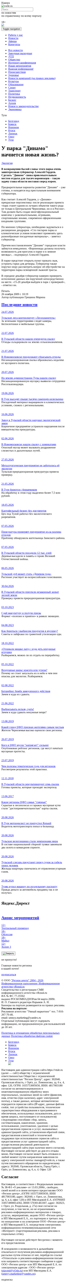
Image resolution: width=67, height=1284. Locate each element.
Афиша (12, 41)
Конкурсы (14, 44)
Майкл (5, 939)
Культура (13, 81)
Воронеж (13, 127)
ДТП (11, 56)
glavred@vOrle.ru (12, 1270)
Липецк (12, 133)
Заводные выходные (20, 53)
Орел (11, 136)
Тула (11, 139)
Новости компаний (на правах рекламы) (31, 78)
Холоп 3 (6, 945)
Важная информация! (21, 68)
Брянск (12, 124)
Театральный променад (15, 927)
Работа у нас (15, 35)
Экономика (14, 109)
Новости (13, 38)
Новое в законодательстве (23, 106)
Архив (12, 103)
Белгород (13, 121)
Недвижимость (17, 96)
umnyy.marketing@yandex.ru (18, 1273)
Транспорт (14, 90)
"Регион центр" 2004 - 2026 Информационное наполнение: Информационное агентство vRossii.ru (30, 983)
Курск (11, 130)
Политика (14, 93)
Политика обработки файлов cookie (32, 1036)
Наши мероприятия (19, 65)
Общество (14, 59)
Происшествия (17, 72)
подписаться (8, 974)
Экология (7, 163)
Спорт (12, 87)
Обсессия (6, 933)
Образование (16, 84)
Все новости (15, 50)
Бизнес (12, 100)
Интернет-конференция (22, 62)
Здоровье (13, 75)
